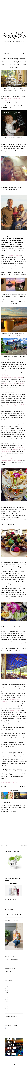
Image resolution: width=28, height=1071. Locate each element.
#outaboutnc (8, 53)
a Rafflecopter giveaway (9, 782)
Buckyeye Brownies (14, 458)
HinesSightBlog (16, 53)
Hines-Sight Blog (12, 1068)
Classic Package (15, 710)
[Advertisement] (14, 18)
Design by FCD (20, 1068)
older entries (23, 845)
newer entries (5, 845)
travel (13, 54)
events (20, 644)
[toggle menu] (2, 46)
